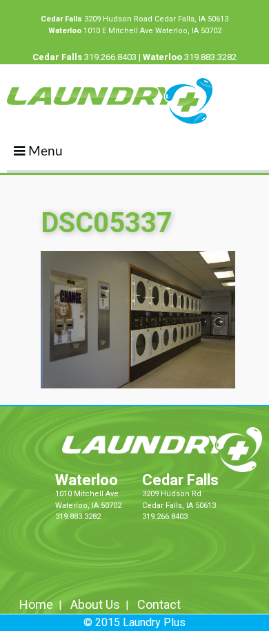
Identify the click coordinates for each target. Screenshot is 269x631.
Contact (159, 604)
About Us (95, 604)
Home (36, 604)
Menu (44, 151)
